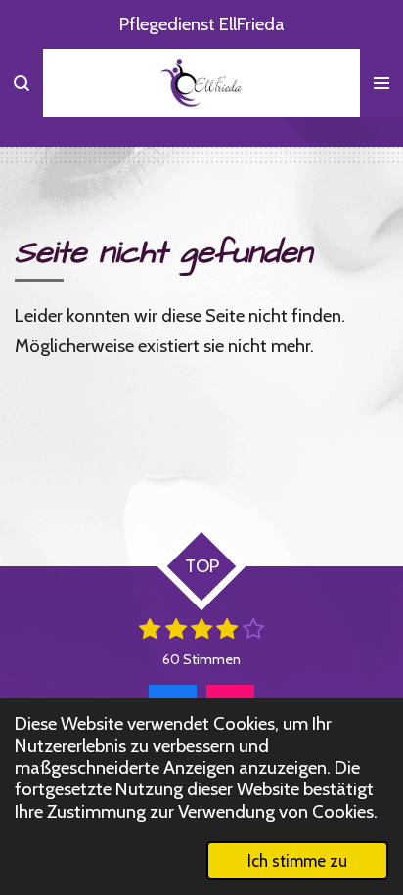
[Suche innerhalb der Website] (21, 83)
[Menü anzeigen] (381, 83)
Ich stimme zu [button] (297, 861)
